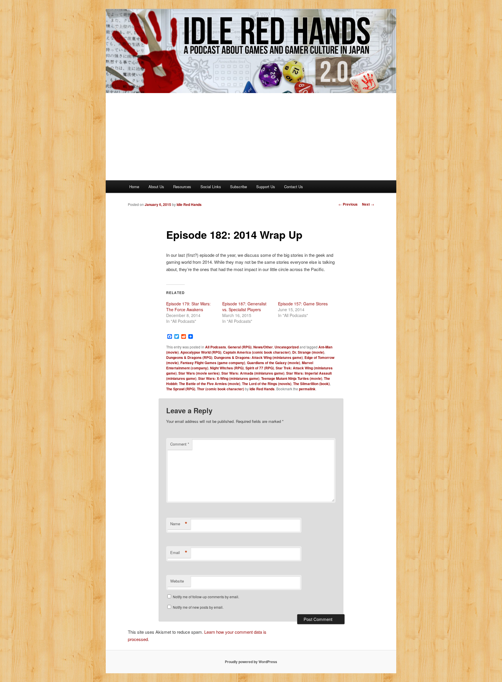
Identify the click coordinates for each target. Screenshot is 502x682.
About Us (156, 186)
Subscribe (238, 186)
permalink (307, 388)
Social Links (210, 186)
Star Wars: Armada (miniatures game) (252, 373)
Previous (348, 204)
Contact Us (293, 186)
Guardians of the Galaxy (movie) (273, 362)
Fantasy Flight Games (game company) (212, 362)
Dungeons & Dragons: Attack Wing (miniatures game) (258, 357)
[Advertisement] (251, 136)
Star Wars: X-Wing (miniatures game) (228, 378)
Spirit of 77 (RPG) (259, 368)
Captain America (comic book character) (257, 352)
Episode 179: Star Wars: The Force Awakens (188, 306)
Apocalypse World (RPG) (200, 352)
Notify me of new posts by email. (198, 607)
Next (368, 204)
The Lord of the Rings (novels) (266, 383)
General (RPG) (240, 347)
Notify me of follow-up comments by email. (206, 596)
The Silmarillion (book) (311, 383)
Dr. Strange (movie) (308, 352)
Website (177, 581)
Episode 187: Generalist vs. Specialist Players (244, 306)
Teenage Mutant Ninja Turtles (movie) (291, 378)
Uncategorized (287, 347)
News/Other (263, 347)
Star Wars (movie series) (199, 373)
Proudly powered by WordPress (251, 661)
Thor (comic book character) (220, 388)
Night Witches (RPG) (227, 368)
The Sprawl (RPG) (180, 388)
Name (178, 523)
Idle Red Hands (189, 204)
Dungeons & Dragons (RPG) (189, 357)
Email (178, 552)
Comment (179, 444)
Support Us (265, 186)
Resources (182, 186)
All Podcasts (215, 347)
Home (134, 186)
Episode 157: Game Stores (303, 304)
